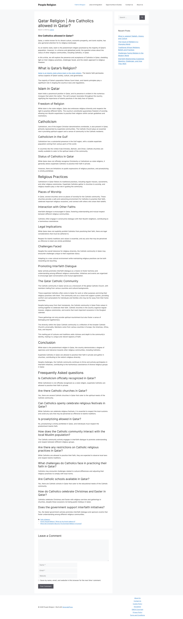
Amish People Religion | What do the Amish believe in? (57, 521)
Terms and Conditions (137, 615)
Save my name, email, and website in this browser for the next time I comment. (70, 580)
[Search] (142, 17)
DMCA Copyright (137, 609)
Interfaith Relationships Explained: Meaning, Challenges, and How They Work (131, 61)
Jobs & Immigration (95, 5)
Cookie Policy (137, 604)
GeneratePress (68, 607)
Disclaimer (137, 607)
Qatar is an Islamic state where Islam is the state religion (59, 73)
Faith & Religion (80, 5)
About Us (140, 5)
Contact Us (129, 5)
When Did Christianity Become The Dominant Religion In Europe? (61, 523)
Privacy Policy (137, 612)
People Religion (47, 4)
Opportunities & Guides (114, 5)
